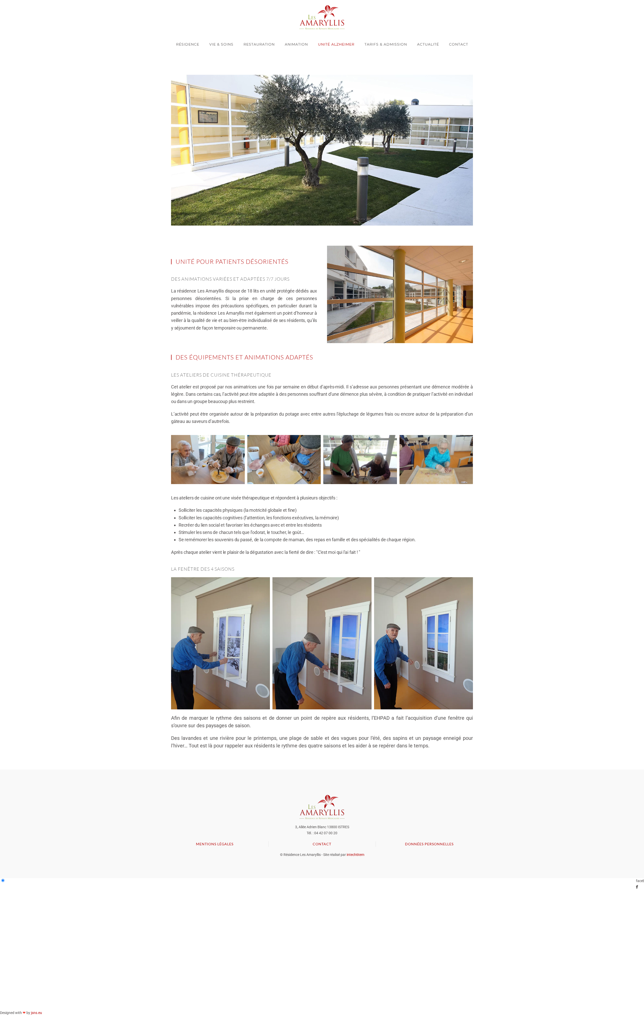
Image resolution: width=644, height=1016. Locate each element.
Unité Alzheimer (336, 44)
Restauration (259, 44)
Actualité (428, 44)
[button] (400, 294)
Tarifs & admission (386, 44)
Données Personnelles (429, 844)
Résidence (187, 44)
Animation (296, 44)
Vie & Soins (221, 44)
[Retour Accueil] (322, 17)
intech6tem (355, 855)
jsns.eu (36, 1013)
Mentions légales (214, 844)
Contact (458, 44)
